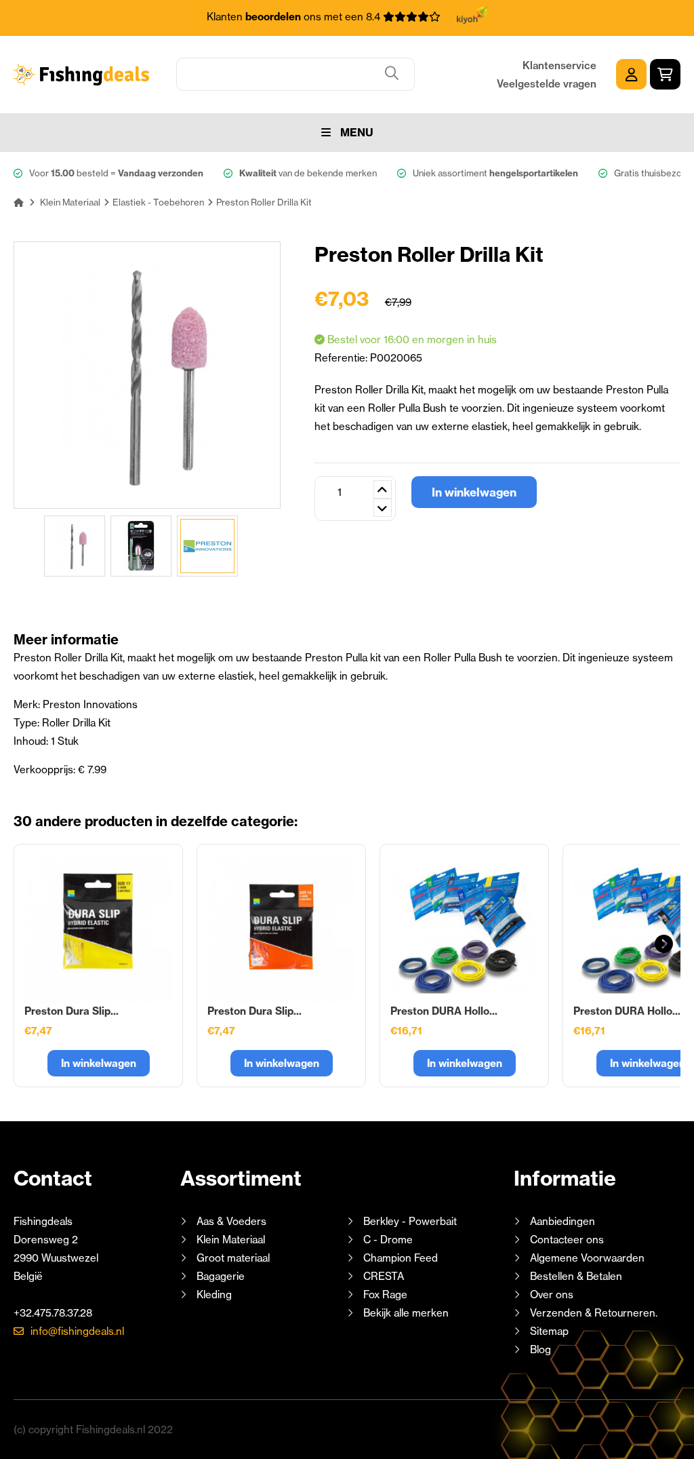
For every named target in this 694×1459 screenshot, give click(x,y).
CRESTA (383, 1276)
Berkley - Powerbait (410, 1221)
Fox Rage (385, 1294)
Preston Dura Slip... (71, 1011)
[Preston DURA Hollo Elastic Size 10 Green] (464, 929)
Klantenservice (559, 65)
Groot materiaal (233, 1257)
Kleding (214, 1294)
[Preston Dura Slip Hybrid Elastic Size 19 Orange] (281, 929)
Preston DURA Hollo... (443, 1011)
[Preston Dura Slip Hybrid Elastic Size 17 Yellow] (98, 929)
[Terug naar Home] (19, 202)
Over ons (551, 1294)
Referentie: (342, 357)
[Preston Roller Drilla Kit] (74, 546)
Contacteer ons (567, 1239)
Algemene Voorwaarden (587, 1257)
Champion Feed (400, 1257)
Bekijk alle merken (406, 1312)
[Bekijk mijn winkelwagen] (665, 74)
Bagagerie (221, 1276)
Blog (539, 1349)
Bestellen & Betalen (576, 1276)
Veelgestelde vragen (546, 83)
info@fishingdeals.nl (77, 1331)
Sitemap (549, 1331)
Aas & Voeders (231, 1221)
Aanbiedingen (562, 1221)
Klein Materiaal (231, 1239)
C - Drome (388, 1239)
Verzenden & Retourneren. (593, 1312)
